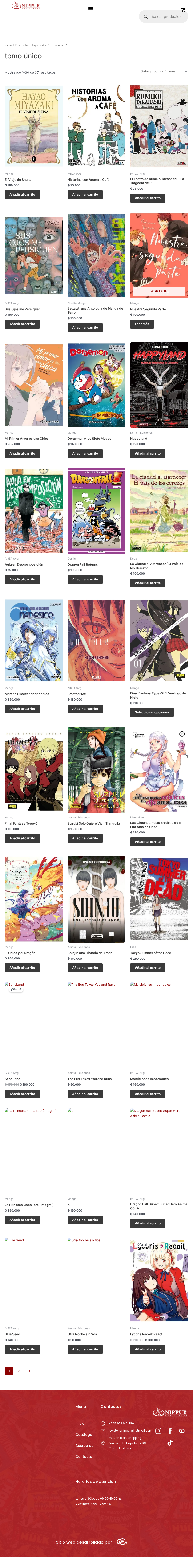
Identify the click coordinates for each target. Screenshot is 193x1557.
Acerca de (84, 1445)
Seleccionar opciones (152, 712)
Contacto (84, 1456)
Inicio (8, 45)
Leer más (142, 324)
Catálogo (84, 1434)
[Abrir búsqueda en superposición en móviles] (164, 16)
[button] (91, 9)
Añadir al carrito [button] (22, 194)
